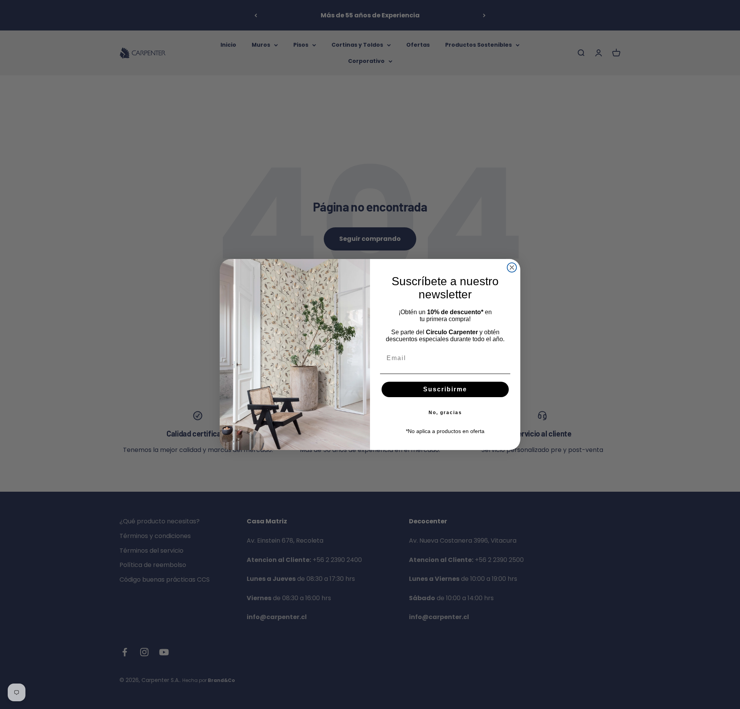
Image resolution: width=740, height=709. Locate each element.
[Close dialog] (511, 267)
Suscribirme (445, 389)
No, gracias (445, 412)
